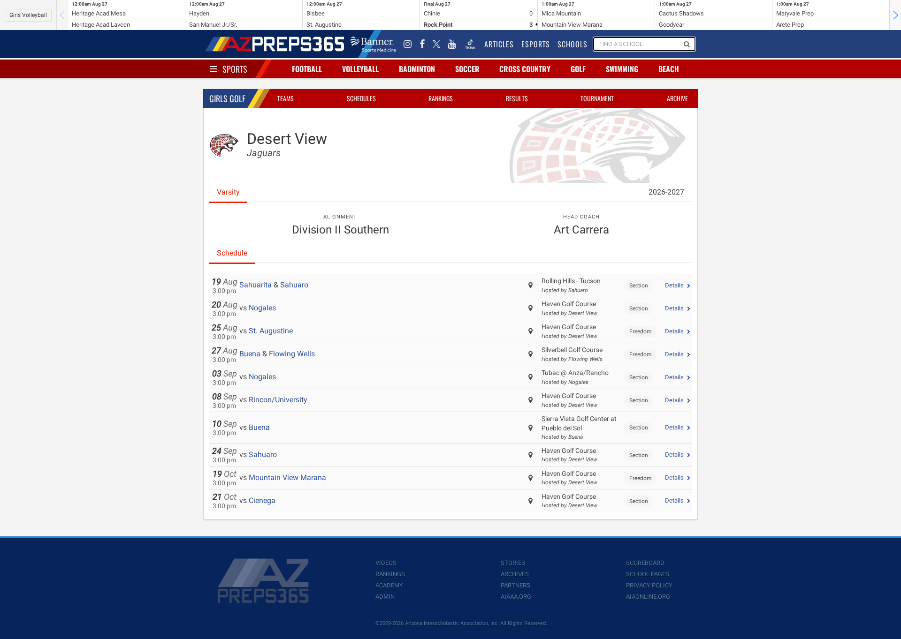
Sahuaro (294, 284)
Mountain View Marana (287, 477)
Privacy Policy (649, 585)
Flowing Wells (292, 353)
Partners (515, 585)
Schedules (361, 98)
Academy (389, 585)
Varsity (228, 192)
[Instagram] (408, 44)
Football (307, 69)
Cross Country (524, 69)
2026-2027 (666, 192)
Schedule (232, 252)
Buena (249, 353)
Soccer (467, 69)
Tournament (597, 98)
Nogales (262, 307)
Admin (385, 596)
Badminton (417, 69)
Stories (513, 562)
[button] (895, 15)
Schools (572, 44)
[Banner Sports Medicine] (373, 44)
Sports (234, 69)
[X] (436, 44)
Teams (285, 98)
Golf (578, 69)
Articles (499, 44)
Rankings (440, 98)
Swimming (622, 69)
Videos (386, 562)
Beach (668, 69)
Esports (535, 44)
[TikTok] (470, 44)
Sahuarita (255, 284)
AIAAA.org (516, 596)
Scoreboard (645, 562)
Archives (515, 574)
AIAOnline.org (648, 596)
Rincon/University (278, 399)
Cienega (262, 500)
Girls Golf (227, 98)
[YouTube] (452, 44)
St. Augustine (271, 330)
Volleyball (360, 69)
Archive (677, 98)
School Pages (647, 574)
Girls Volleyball (28, 15)
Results (517, 98)
